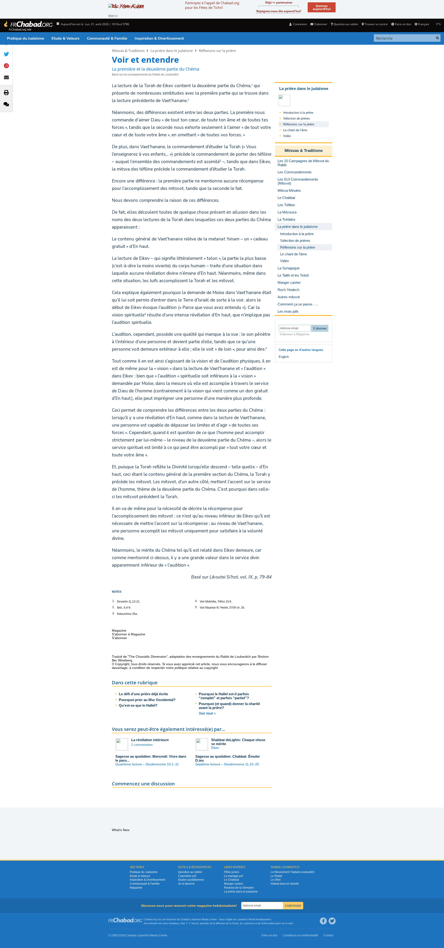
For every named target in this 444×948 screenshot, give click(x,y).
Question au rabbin (346, 24)
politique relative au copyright (196, 668)
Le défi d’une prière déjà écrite (143, 694)
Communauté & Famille (107, 38)
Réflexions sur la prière (217, 50)
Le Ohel (276, 879)
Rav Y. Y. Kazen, (190, 923)
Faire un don (403, 24)
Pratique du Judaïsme (25, 38)
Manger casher (233, 883)
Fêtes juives (231, 872)
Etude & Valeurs (65, 38)
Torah (235, 923)
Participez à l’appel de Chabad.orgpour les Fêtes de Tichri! (212, 5)
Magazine (136, 887)
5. (196, 607)
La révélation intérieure (150, 740)
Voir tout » (207, 713)
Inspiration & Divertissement (159, 38)
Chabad (184, 919)
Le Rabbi (276, 876)
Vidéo (287, 136)
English (284, 357)
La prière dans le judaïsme (172, 50)
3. (113, 613)
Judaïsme (249, 923)
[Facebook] (323, 920)
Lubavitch (195, 919)
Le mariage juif (233, 876)
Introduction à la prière (298, 112)
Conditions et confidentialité (300, 935)
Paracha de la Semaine (239, 887)
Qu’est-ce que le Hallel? (138, 705)
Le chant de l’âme (295, 130)
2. (113, 607)
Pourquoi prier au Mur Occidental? (147, 700)
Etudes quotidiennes (191, 879)
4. (196, 601)
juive (278, 923)
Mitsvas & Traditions (128, 50)
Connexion (300, 24)
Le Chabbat (231, 879)
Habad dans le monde (285, 883)
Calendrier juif (187, 876)
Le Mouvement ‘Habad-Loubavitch (292, 872)
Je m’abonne (186, 883)
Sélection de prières (296, 118)
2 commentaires (142, 744)
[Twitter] (332, 920)
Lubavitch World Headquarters (254, 919)
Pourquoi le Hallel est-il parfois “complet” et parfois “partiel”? (224, 696)
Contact (328, 935)
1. (113, 601)
